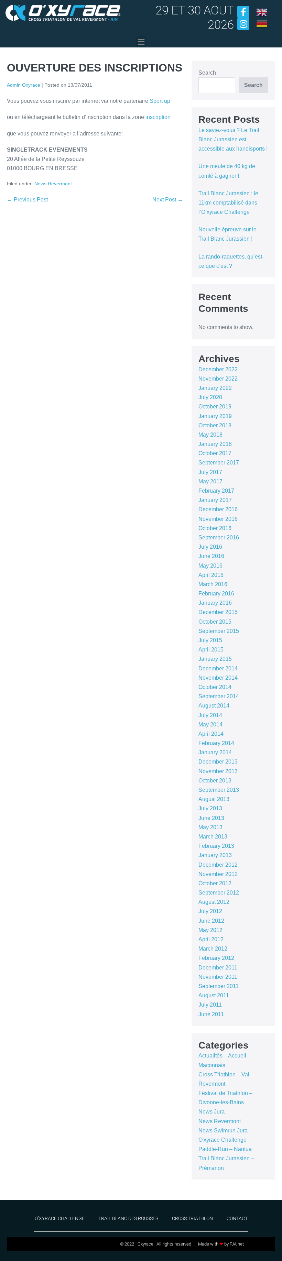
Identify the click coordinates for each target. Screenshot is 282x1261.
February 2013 (216, 846)
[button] (141, 41)
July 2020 (210, 397)
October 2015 (214, 622)
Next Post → (167, 199)
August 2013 (213, 799)
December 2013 (218, 762)
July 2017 (210, 472)
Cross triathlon (192, 1218)
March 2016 (212, 584)
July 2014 (210, 715)
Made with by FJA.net (221, 1244)
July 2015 (210, 640)
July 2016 (210, 547)
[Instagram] (243, 24)
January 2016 (215, 603)
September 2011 (218, 986)
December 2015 (218, 612)
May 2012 (210, 930)
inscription (158, 117)
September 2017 (218, 462)
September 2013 (218, 790)
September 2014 (218, 696)
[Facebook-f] (243, 12)
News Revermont (53, 183)
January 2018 (215, 444)
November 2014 (218, 678)
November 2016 (218, 519)
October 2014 (214, 687)
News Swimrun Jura (223, 1130)
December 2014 (218, 668)
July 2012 (210, 911)
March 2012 (212, 949)
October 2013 (214, 780)
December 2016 (218, 509)
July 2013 (210, 808)
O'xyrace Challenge (222, 1140)
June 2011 (211, 1014)
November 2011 (217, 977)
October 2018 (214, 425)
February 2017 (216, 491)
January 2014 (215, 752)
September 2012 (218, 893)
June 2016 (211, 556)
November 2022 (218, 379)
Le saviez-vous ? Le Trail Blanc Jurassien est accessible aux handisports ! (233, 139)
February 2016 (216, 593)
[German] (262, 23)
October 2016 (214, 528)
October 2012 (214, 883)
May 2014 (210, 724)
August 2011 (213, 995)
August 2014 (213, 706)
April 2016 (211, 575)
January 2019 (215, 416)
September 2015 (218, 631)
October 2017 (214, 453)
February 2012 (216, 958)
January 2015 (215, 659)
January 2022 (215, 388)
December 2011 (217, 968)
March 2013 (212, 837)
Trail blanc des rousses (128, 1218)
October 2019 (214, 406)
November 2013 (218, 771)
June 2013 (211, 818)
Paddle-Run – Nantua (225, 1149)
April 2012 (211, 939)
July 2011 (210, 1005)
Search (207, 73)
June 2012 (211, 921)
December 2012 (218, 865)
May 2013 (210, 827)
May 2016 (210, 566)
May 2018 (210, 435)
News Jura (211, 1112)
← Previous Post (27, 199)
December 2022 (218, 369)
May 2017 (210, 481)
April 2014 (211, 734)
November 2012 (218, 874)
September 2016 (218, 537)
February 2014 (216, 743)
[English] (262, 12)
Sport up (159, 101)
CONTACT (237, 1218)
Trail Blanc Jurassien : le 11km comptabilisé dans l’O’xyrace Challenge (228, 202)
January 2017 (215, 500)
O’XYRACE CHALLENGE (60, 1218)
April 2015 (211, 650)
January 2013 (215, 855)
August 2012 (213, 902)
